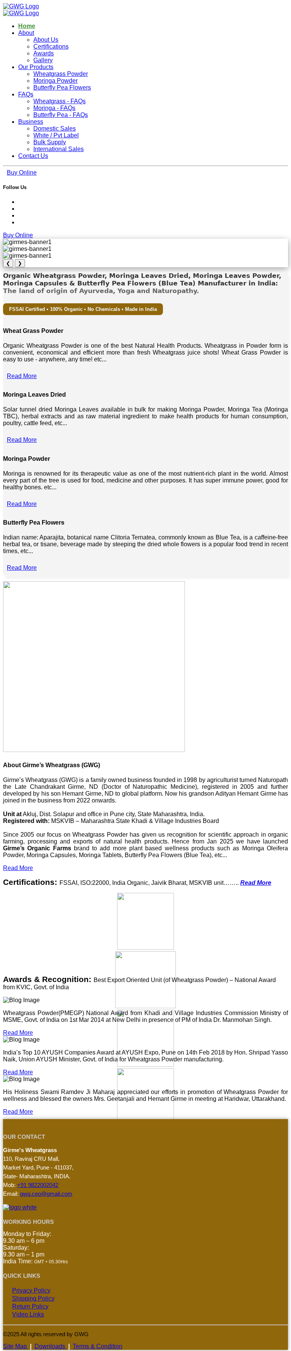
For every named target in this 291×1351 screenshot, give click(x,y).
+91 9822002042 (37, 1185)
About (26, 33)
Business (30, 121)
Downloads (50, 1346)
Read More (22, 376)
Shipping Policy (33, 1298)
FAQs (25, 94)
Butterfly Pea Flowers (62, 87)
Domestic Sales (54, 128)
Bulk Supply (49, 142)
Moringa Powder (55, 80)
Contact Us (33, 156)
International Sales (58, 149)
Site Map (15, 1346)
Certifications (51, 46)
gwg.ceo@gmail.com (46, 1193)
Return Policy (30, 1306)
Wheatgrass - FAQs (59, 101)
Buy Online (22, 172)
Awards (43, 53)
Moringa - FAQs (54, 108)
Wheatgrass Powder (60, 74)
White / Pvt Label (56, 135)
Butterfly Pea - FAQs (60, 115)
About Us (45, 39)
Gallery (43, 60)
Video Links (28, 1314)
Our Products (35, 67)
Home (26, 26)
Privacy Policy (31, 1290)
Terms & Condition (97, 1346)
